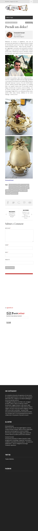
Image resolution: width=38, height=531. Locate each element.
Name (7, 245)
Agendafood (10, 307)
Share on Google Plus (19, 202)
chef (19, 185)
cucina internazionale (14, 188)
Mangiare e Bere (13, 22)
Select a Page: (31, 1)
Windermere (14, 193)
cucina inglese (25, 185)
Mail (6, 252)
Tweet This (13, 202)
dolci (27, 188)
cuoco (23, 188)
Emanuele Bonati (19, 33)
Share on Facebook (8, 202)
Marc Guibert (23, 190)
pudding (8, 193)
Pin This (24, 202)
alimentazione (12, 185)
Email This (30, 202)
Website (7, 259)
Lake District (16, 190)
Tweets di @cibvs (9, 459)
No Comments (29, 22)
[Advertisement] (16, 288)
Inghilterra (8, 190)
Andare (7, 22)
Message (8, 228)
